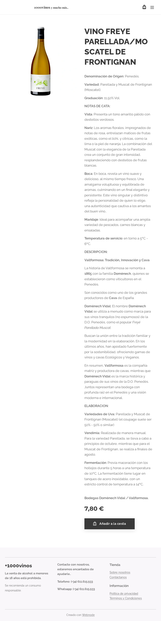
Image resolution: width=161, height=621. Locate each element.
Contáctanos (118, 577)
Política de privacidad (124, 593)
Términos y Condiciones (126, 598)
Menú (152, 7)
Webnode (88, 614)
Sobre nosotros (120, 572)
